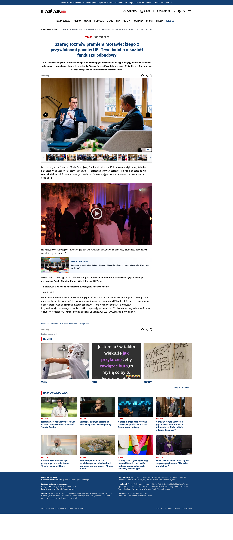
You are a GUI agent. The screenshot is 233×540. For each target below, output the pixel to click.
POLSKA (77, 21)
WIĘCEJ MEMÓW (181, 387)
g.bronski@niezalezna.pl (66, 486)
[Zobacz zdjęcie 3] (71, 157)
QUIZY (126, 21)
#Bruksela (64, 323)
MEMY (110, 21)
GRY (118, 21)
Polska (58, 30)
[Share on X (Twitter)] (147, 75)
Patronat (159, 508)
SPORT (149, 21)
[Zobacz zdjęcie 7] (112, 157)
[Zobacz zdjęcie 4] (82, 157)
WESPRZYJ (132, 11)
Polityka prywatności (183, 508)
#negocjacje (84, 323)
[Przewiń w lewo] (43, 157)
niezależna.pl (47, 30)
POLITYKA (138, 21)
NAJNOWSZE (63, 21)
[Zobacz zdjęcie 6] (102, 157)
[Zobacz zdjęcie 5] (92, 157)
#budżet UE (74, 323)
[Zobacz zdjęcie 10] (143, 157)
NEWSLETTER (163, 11)
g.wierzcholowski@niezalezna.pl (76, 480)
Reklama (168, 508)
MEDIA (159, 21)
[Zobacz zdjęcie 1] (51, 157)
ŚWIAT (87, 21)
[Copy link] (151, 75)
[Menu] (189, 11)
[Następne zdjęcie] (148, 114)
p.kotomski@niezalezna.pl (64, 489)
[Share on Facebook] (142, 75)
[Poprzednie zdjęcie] (45, 114)
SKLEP (147, 11)
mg (47, 76)
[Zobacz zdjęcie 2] (61, 157)
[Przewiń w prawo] (150, 157)
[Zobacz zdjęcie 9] (132, 157)
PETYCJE (99, 21)
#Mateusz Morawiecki (50, 323)
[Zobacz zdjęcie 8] (122, 157)
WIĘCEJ (170, 21)
